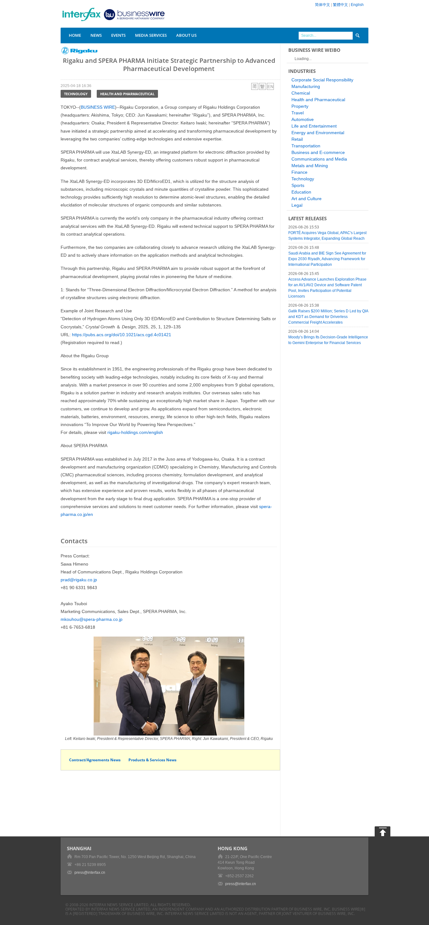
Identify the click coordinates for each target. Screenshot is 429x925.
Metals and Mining (309, 165)
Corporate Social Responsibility (322, 79)
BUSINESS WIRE (98, 107)
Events (118, 35)
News (96, 35)
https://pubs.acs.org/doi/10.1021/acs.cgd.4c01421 (121, 334)
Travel (297, 112)
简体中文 (322, 5)
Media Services (151, 35)
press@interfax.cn (89, 872)
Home (75, 35)
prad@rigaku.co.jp (79, 579)
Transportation (305, 145)
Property (299, 106)
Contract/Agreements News (95, 760)
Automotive (302, 119)
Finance (299, 172)
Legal (296, 205)
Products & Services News (152, 760)
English (357, 5)
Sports (297, 185)
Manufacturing (305, 86)
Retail (297, 139)
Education (301, 191)
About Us (186, 35)
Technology (76, 93)
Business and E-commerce (318, 152)
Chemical (300, 93)
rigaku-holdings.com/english (135, 432)
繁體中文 (340, 5)
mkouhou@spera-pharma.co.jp (91, 619)
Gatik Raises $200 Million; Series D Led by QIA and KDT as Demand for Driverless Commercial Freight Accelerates (328, 317)
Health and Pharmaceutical (127, 93)
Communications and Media (319, 158)
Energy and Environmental (317, 132)
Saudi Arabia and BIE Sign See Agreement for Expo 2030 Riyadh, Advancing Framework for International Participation (327, 259)
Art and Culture (306, 198)
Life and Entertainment (314, 126)
